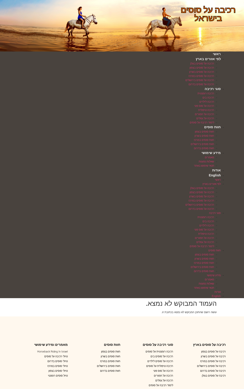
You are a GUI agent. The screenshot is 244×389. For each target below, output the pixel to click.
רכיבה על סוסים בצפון (202, 67)
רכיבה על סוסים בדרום (201, 84)
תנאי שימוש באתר (204, 165)
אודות (216, 170)
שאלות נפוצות (206, 161)
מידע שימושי (211, 153)
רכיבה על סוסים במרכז (201, 76)
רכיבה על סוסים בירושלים (199, 80)
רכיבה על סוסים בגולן (202, 63)
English (215, 175)
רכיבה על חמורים (204, 114)
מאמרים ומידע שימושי (51, 345)
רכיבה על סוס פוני (204, 105)
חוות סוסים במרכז (204, 140)
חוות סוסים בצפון (204, 131)
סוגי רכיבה (213, 89)
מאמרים (209, 157)
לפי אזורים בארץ (208, 59)
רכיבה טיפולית (206, 110)
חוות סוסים (212, 127)
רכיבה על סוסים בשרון (201, 71)
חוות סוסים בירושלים (202, 144)
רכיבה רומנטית (206, 93)
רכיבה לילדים (206, 101)
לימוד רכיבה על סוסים (202, 122)
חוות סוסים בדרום (204, 148)
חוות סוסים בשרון (204, 135)
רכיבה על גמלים (205, 118)
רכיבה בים (208, 97)
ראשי (217, 54)
